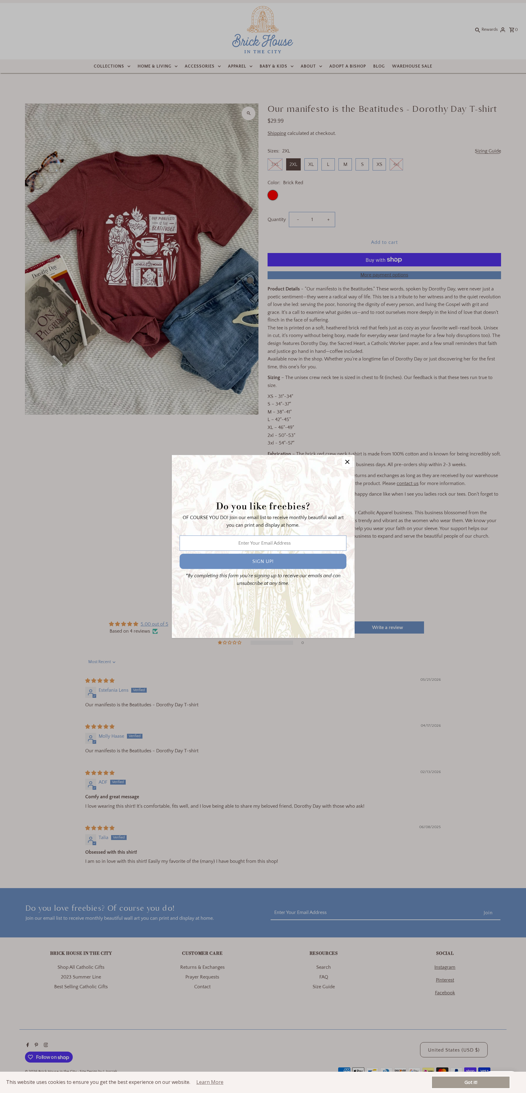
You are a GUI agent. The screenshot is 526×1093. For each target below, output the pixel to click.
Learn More (209, 1082)
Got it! (471, 1082)
